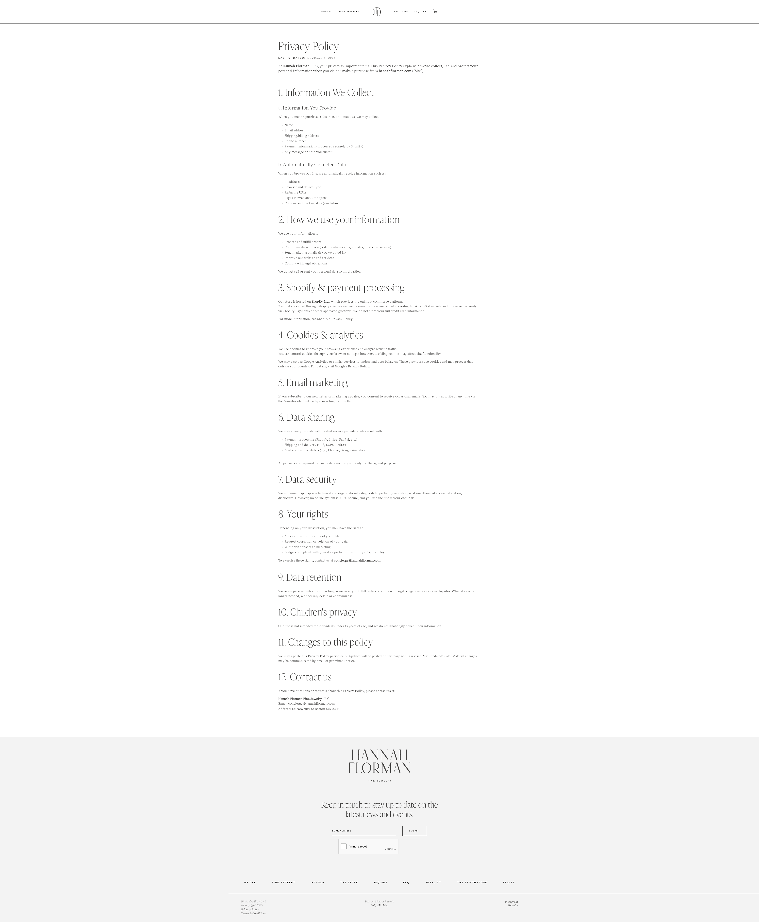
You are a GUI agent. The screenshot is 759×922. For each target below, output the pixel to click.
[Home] (377, 11)
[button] (326, 12)
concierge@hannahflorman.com (311, 703)
